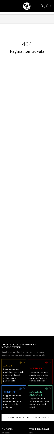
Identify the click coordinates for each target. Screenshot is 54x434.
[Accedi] (43, 6)
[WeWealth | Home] (27, 6)
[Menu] (5, 6)
